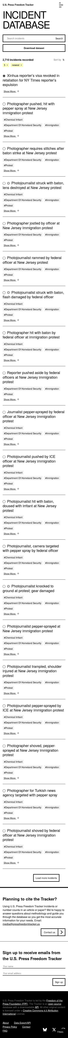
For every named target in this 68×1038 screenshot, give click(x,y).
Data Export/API (22, 1022)
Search (59, 38)
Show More (10, 91)
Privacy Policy (10, 1026)
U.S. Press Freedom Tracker (18, 4)
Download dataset (34, 48)
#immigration (52, 125)
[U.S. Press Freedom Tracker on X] (54, 1030)
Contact (26, 1026)
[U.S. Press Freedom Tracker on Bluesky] (45, 1030)
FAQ (5, 1030)
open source (54, 1003)
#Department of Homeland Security (22, 125)
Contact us (49, 932)
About (6, 1022)
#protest (8, 130)
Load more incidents (46, 878)
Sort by (59, 59)
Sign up (59, 982)
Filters (60, 1032)
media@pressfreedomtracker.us (21, 924)
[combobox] (34, 38)
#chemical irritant (13, 119)
